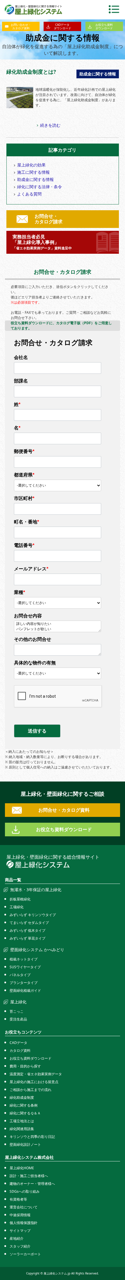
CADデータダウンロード (62, 26)
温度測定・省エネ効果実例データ (36, 1073)
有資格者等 (18, 1199)
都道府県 (24, 474)
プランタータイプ (24, 982)
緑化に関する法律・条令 (39, 186)
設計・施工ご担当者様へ (29, 1175)
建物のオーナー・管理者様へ (32, 1183)
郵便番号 (24, 451)
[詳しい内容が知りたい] (57, 624)
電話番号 (24, 545)
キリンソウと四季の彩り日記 (32, 1136)
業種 (19, 592)
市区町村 (24, 498)
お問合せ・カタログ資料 (64, 810)
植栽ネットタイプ (24, 959)
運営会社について (24, 1207)
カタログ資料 (20, 1050)
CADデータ (18, 1042)
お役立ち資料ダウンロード (104, 26)
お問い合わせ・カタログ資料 (21, 26)
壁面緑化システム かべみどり (37, 949)
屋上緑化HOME (22, 1167)
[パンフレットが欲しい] (57, 629)
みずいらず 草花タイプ (27, 938)
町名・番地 (26, 521)
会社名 (21, 357)
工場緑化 (17, 906)
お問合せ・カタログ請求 (49, 219)
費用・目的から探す (25, 1066)
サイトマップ (20, 1230)
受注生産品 (18, 1019)
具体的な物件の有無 (35, 662)
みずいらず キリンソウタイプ (33, 914)
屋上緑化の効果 (31, 165)
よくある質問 (29, 194)
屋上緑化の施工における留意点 (34, 1081)
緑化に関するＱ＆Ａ (25, 1113)
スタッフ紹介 (20, 1246)
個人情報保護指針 (24, 1222)
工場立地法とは (22, 1120)
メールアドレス (31, 568)
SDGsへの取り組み (25, 1191)
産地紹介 (17, 1238)
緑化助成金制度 (22, 1097)
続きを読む (50, 125)
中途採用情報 (20, 1214)
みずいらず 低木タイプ (27, 930)
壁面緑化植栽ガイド (25, 990)
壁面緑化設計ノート (25, 1144)
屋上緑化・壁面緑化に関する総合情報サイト (52, 857)
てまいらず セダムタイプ (29, 922)
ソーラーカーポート (25, 1254)
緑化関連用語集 (22, 1128)
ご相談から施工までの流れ (30, 1089)
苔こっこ (17, 1011)
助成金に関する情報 (35, 179)
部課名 (21, 380)
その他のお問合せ (32, 639)
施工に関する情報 (33, 172)
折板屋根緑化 (20, 899)
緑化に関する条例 (24, 1105)
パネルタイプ (20, 974)
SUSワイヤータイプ (25, 966)
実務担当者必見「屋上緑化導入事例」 (42, 242)
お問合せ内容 (28, 615)
